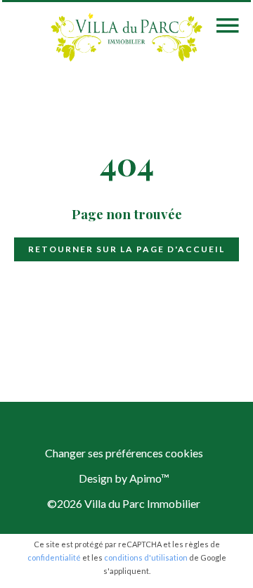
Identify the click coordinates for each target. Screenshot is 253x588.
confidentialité (54, 557)
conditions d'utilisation (146, 557)
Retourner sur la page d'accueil (126, 249)
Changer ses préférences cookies (124, 452)
